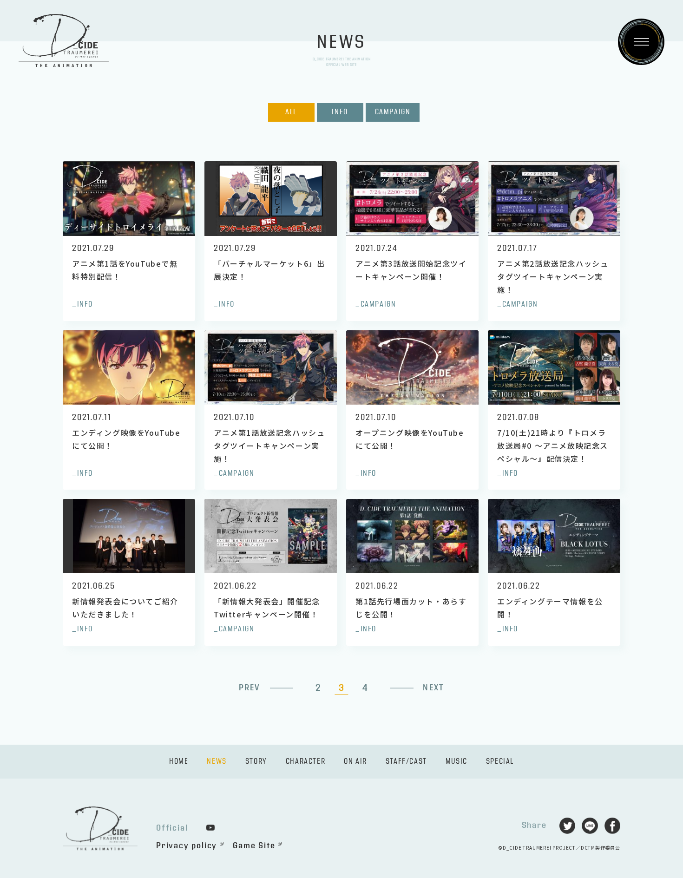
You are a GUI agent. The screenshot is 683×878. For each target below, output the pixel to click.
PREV (250, 688)
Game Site (254, 846)
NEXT (433, 688)
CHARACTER (305, 761)
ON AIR (355, 761)
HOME (178, 761)
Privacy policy (186, 846)
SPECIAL (500, 761)
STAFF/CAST (406, 761)
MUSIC (456, 761)
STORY (256, 761)
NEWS (216, 761)
